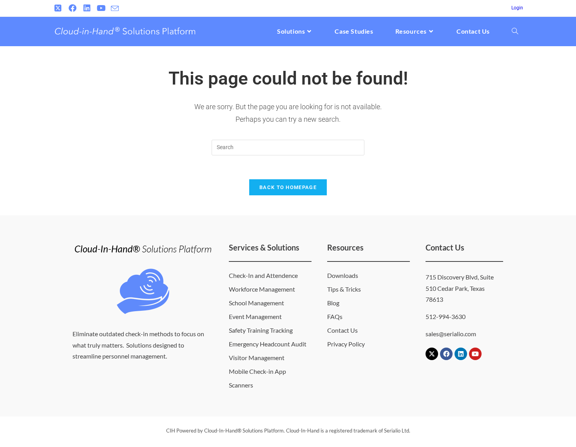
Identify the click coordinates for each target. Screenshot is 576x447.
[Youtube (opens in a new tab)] (101, 8)
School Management (256, 302)
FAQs (334, 316)
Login (517, 8)
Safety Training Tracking (261, 330)
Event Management (255, 316)
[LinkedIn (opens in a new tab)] (87, 8)
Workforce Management (262, 289)
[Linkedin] (461, 354)
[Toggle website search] (515, 31)
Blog (333, 302)
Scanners (241, 385)
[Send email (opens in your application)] (115, 8)
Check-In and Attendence (263, 275)
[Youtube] (475, 354)
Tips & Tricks (344, 289)
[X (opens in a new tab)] (59, 8)
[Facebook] (446, 354)
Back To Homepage (288, 187)
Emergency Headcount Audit (267, 344)
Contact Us (342, 330)
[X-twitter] (432, 354)
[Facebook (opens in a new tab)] (72, 8)
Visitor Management (256, 357)
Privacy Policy (346, 344)
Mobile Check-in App (257, 371)
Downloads (342, 275)
